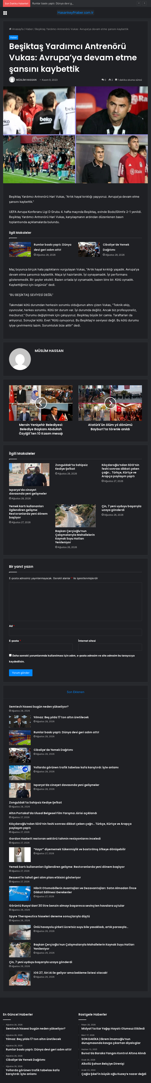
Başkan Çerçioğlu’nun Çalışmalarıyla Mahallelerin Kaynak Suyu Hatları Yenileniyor (75, 536)
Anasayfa (17, 29)
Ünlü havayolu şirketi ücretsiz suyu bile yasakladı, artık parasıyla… (81, 927)
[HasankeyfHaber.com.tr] (75, 12)
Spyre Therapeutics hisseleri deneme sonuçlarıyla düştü (49, 916)
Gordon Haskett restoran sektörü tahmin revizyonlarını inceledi (55, 839)
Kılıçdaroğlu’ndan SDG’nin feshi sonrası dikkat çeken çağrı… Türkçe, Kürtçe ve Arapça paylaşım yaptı (120, 470)
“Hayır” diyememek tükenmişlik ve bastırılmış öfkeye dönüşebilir (80, 849)
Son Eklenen (75, 692)
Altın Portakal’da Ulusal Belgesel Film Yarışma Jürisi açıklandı (53, 813)
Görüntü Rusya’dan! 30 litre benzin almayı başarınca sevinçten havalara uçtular (66, 906)
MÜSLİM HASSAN (26, 79)
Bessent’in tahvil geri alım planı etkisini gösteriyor (45, 877)
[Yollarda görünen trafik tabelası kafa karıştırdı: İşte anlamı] (20, 772)
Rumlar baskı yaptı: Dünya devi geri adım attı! (59, 3)
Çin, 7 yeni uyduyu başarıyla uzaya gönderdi (121, 508)
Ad (12, 626)
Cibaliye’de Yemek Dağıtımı (53, 750)
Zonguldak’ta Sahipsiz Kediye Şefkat (71, 467)
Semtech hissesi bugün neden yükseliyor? (39, 707)
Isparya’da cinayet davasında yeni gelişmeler (28, 492)
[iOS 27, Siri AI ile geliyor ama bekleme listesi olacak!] (20, 978)
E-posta (15, 640)
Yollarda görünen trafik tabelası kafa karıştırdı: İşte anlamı (76, 767)
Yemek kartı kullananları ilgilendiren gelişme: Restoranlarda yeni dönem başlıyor (28, 511)
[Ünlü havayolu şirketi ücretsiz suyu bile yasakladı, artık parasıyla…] (20, 932)
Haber (29, 29)
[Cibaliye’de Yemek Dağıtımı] (89, 249)
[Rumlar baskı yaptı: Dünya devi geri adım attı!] (20, 249)
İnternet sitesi (87, 640)
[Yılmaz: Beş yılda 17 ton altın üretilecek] (20, 721)
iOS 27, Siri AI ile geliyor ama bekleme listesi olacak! (70, 973)
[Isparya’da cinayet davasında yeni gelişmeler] (29, 474)
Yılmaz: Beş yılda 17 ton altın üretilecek (61, 717)
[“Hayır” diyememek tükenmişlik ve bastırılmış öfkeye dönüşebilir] (20, 854)
